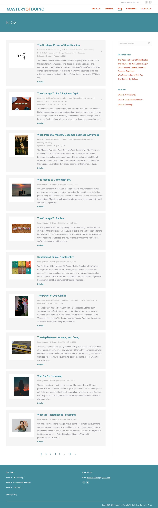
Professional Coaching (54, 53)
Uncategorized (42, 184)
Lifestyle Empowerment (84, 50)
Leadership (72, 50)
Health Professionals (53, 50)
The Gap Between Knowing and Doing (58, 337)
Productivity (41, 53)
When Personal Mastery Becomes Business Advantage (68, 134)
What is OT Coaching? (127, 95)
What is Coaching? (125, 105)
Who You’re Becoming (49, 376)
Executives (41, 50)
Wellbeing (66, 53)
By (44, 56)
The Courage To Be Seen (51, 218)
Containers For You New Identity (55, 257)
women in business (78, 53)
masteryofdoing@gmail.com (131, 2)
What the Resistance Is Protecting (56, 414)
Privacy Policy (11, 494)
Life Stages (74, 300)
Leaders (64, 50)
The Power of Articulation (51, 295)
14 (70, 454)
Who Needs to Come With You (54, 179)
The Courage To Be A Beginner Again (58, 93)
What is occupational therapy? (130, 100)
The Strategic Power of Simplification (58, 45)
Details (40, 82)
